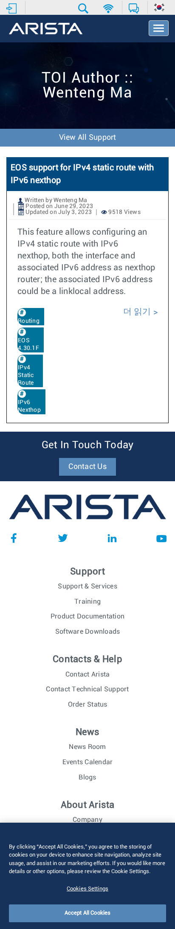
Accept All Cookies (87, 913)
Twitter (63, 538)
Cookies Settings (87, 889)
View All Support (87, 137)
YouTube (161, 538)
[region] (87, 876)
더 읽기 (137, 312)
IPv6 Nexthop (29, 406)
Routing (29, 321)
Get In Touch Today (88, 445)
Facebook (13, 538)
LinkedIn (112, 538)
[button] (84, 8)
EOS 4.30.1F (28, 344)
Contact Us (87, 467)
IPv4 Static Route (26, 375)
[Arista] (45, 29)
